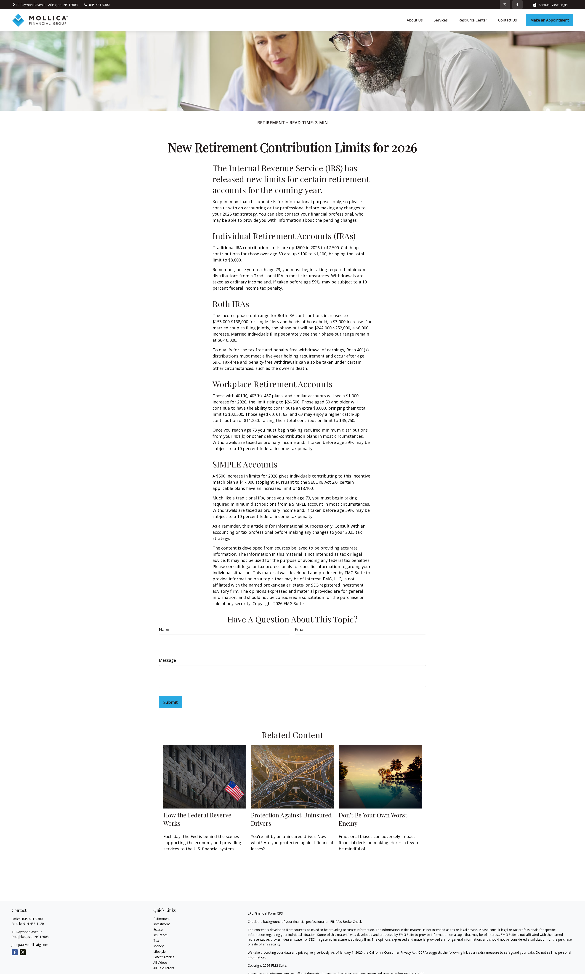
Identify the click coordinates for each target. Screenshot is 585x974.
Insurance (160, 935)
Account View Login (553, 5)
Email (300, 629)
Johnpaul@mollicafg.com (30, 944)
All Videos (160, 962)
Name (164, 629)
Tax (156, 940)
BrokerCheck (352, 921)
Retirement (161, 918)
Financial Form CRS (268, 913)
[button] (415, 20)
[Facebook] (517, 4)
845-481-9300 (99, 5)
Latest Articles (163, 957)
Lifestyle (159, 951)
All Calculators (163, 968)
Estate (158, 929)
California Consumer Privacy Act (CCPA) (398, 952)
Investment (161, 924)
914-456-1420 (33, 923)
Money (158, 946)
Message (167, 660)
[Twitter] (505, 4)
